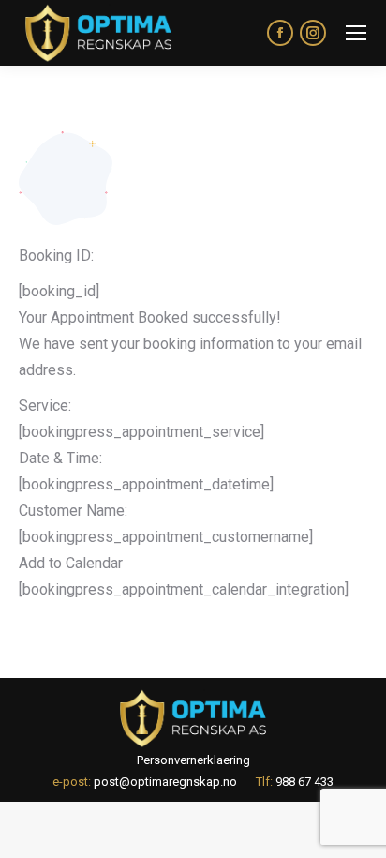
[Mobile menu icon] (356, 33)
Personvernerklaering (193, 760)
